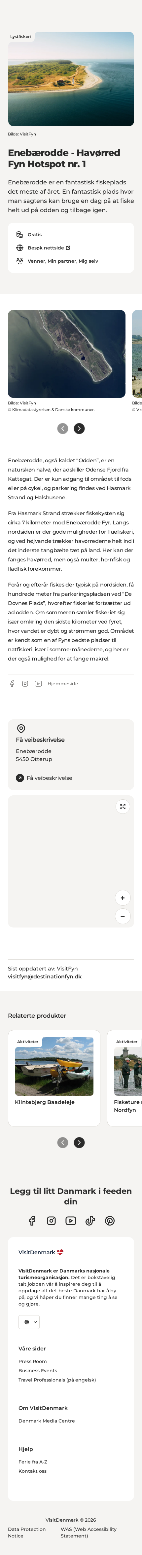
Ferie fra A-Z (32, 1462)
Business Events (37, 1371)
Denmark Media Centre (46, 1421)
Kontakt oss (32, 1471)
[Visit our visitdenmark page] (71, 1221)
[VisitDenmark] (41, 1252)
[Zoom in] (123, 898)
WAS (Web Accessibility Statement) (89, 1532)
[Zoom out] (123, 916)
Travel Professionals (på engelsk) (57, 1380)
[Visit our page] (51, 1221)
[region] (71, 861)
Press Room (32, 1361)
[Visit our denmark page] (32, 1221)
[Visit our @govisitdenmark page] (90, 1221)
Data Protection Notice (27, 1532)
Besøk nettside (46, 248)
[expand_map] (123, 806)
